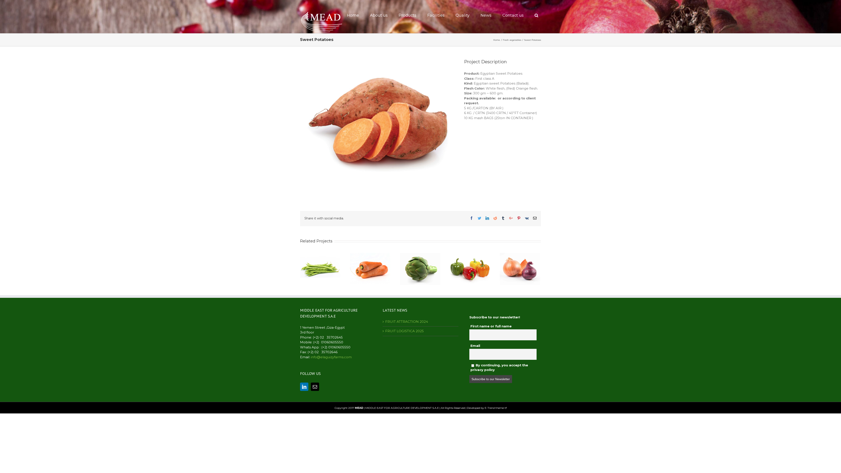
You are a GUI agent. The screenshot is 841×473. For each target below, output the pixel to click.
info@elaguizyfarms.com (331, 357)
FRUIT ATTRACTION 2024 (406, 321)
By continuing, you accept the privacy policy (499, 367)
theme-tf (501, 407)
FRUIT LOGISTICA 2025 (404, 331)
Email (475, 346)
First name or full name (491, 326)
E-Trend (490, 407)
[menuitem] (355, 15)
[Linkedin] (304, 387)
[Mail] (315, 387)
